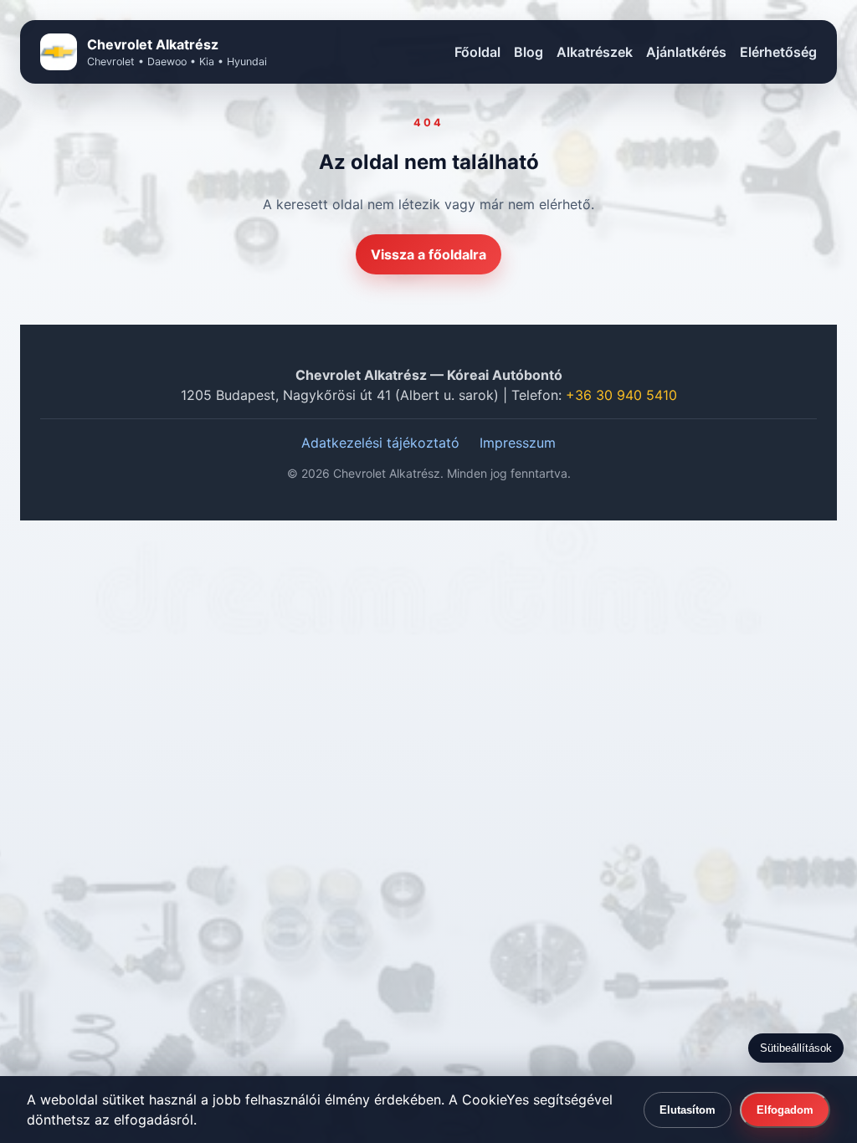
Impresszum (518, 442)
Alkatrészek (595, 52)
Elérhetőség (778, 52)
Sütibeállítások (796, 1048)
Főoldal (477, 52)
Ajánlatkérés (686, 52)
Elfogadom (785, 1110)
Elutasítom (687, 1110)
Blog (528, 52)
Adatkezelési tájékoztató (380, 442)
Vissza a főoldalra (428, 254)
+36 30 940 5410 (621, 395)
